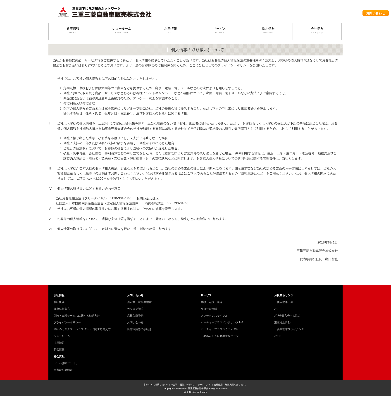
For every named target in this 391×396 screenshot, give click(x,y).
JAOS (277, 336)
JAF (276, 308)
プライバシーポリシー (67, 322)
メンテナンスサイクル (214, 315)
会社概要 (59, 302)
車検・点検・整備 (211, 302)
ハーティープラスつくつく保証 (220, 329)
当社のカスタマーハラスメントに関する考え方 (82, 329)
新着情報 (73, 30)
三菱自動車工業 (283, 302)
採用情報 (268, 30)
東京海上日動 (282, 322)
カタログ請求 (135, 308)
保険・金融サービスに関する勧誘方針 (77, 315)
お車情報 (170, 30)
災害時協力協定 (63, 370)
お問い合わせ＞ (147, 198)
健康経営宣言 (62, 308)
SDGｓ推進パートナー (67, 363)
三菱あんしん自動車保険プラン (220, 336)
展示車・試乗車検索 (139, 302)
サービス (219, 30)
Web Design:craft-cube (195, 392)
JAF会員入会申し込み (287, 315)
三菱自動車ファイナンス (289, 329)
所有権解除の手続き (139, 329)
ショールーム (121, 30)
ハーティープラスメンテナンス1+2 (222, 322)
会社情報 (317, 30)
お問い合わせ (375, 13)
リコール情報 (209, 308)
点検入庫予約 (135, 315)
